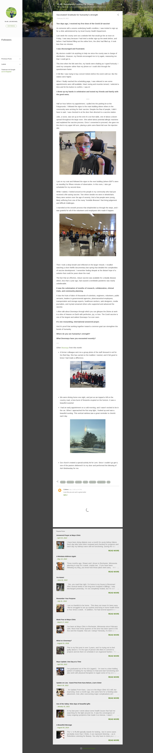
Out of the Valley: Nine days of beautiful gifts (73, 704)
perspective (101, 482)
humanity (92, 482)
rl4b (108, 482)
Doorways (65, 348)
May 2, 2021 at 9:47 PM (75, 489)
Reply (65, 495)
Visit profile (11, 26)
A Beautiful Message (64, 725)
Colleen (66, 489)
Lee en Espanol (6, 71)
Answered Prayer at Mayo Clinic (68, 535)
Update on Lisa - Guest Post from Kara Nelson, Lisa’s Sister (79, 683)
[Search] (122, 5)
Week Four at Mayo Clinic (66, 619)
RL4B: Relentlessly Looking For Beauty (75, 4)
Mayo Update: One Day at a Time (68, 662)
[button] (118, 15)
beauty (63, 482)
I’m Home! (60, 577)
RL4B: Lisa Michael (11, 21)
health (85, 482)
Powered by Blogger (88, 748)
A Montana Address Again (66, 556)
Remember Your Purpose (65, 598)
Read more (113, 551)
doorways (70, 482)
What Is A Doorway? (64, 641)
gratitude (78, 482)
